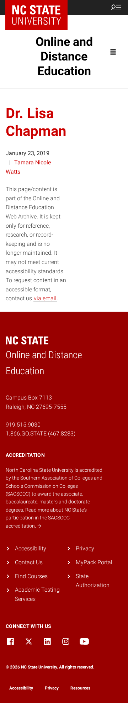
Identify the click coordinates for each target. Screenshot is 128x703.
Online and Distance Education (64, 56)
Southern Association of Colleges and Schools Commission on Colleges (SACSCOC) (54, 486)
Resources (80, 688)
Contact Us (29, 562)
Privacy (85, 548)
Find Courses (31, 576)
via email (45, 298)
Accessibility (30, 548)
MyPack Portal (94, 562)
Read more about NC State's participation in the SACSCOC (46, 518)
